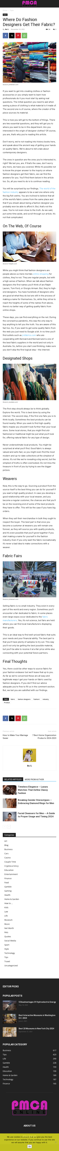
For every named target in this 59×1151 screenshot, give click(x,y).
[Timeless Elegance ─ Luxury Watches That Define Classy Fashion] (9, 790)
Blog (6, 845)
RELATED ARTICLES (13, 779)
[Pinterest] (18, 35)
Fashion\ (36, 699)
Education (9, 870)
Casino (7, 857)
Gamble (8, 886)
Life (6, 915)
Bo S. (7, 29)
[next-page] (9, 826)
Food (6, 882)
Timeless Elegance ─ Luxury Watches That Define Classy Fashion (33, 789)
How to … (8, 903)
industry (46, 699)
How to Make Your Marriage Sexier (15, 736)
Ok (29, 1146)
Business (8, 849)
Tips (6, 957)
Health (7, 895)
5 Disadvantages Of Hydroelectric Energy (37, 1002)
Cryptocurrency (11, 866)
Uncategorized (11, 965)
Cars (6, 853)
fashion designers (24, 699)
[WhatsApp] (24, 35)
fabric (13, 699)
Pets (6, 932)
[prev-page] (4, 826)
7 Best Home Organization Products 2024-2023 (44, 736)
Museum (8, 920)
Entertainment (11, 874)
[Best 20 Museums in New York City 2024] (9, 1032)
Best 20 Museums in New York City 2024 (36, 1028)
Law (6, 911)
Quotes (7, 936)
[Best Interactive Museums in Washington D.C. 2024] (9, 1019)
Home (5, 10)
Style (12, 10)
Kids (6, 907)
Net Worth (9, 928)
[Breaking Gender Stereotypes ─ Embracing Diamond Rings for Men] (9, 803)
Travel (7, 961)
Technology (9, 953)
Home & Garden (11, 899)
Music (7, 924)
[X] (12, 35)
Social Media (10, 940)
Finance (8, 878)
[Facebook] (5, 35)
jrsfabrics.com (29, 335)
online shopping (41, 274)
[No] (55, 1142)
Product (7, 702)
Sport (6, 944)
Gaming (8, 891)
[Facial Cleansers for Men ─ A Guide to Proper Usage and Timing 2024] (9, 816)
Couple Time (10, 861)
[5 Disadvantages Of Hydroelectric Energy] (9, 1005)
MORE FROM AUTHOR (34, 779)
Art (5, 841)
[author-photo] (29, 762)
